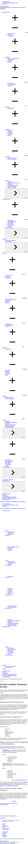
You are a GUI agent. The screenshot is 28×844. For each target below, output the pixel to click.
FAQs (4, 827)
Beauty (6, 646)
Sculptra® (10, 61)
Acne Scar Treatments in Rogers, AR (19, 779)
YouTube (4, 836)
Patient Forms (5, 826)
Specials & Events (6, 493)
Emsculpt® (10, 130)
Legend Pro (10, 134)
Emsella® (10, 181)
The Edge (5, 4)
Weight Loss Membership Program (10, 498)
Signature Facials (11, 33)
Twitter (4, 834)
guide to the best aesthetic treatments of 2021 (9, 785)
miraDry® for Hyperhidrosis (14, 182)
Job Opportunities (6, 499)
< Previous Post (3, 803)
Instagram (5, 835)
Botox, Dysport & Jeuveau (13, 58)
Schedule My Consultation (11, 7)
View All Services (9, 227)
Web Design (2, 843)
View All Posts (10, 803)
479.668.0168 (3, 7)
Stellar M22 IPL (11, 83)
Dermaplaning (11, 220)
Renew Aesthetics (6, 1)
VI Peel (9, 226)
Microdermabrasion (12, 221)
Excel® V (10, 85)
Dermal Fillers (11, 59)
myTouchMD (5, 831)
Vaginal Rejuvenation (12, 186)
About (4, 824)
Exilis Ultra (10, 133)
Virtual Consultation (21, 7)
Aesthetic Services (6, 199)
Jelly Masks (10, 34)
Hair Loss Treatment (12, 187)
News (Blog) (5, 495)
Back (26, 197)
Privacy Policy (6, 829)
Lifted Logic (12, 843)
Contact (4, 253)
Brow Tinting (10, 222)
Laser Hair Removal (12, 84)
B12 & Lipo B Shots (12, 159)
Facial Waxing (11, 225)
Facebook (5, 833)
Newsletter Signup (4, 841)
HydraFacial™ (11, 35)
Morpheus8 (10, 184)
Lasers (6, 560)
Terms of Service (6, 828)
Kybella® (10, 60)
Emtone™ (10, 131)
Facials (6, 530)
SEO (7, 843)
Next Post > (15, 803)
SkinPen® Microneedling (13, 185)
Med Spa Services (6, 12)
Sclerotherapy (10, 108)
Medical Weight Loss (12, 157)
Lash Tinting (10, 224)
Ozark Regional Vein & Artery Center (10, 2)
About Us (5, 239)
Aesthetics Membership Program (9, 496)
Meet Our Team (8, 241)
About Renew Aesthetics (10, 240)
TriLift (9, 135)
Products (4, 494)
